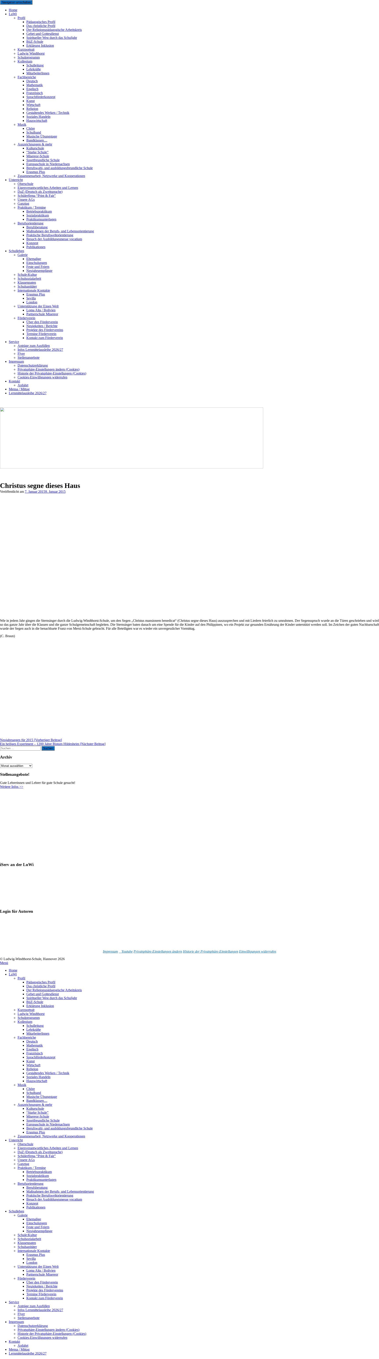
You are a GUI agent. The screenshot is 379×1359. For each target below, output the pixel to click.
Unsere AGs (26, 1160)
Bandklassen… (36, 1101)
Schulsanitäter (27, 1247)
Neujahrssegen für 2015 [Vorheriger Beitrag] (31, 740)
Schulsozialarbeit (29, 1239)
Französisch (34, 1053)
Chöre (30, 1089)
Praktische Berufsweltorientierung (49, 1195)
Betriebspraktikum (39, 1172)
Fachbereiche (27, 1037)
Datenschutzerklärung (33, 1326)
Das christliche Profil (40, 986)
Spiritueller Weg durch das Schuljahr (51, 37)
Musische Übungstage (41, 1097)
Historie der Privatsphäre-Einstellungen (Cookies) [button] (52, 1334)
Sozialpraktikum (37, 1176)
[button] (158, 951)
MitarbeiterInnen (37, 73)
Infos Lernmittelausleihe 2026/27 (40, 349)
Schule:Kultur (27, 1235)
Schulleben (16, 251)
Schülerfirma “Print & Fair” (37, 195)
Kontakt (14, 381)
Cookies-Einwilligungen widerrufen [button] (42, 377)
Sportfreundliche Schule (43, 1120)
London (31, 1262)
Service (14, 342)
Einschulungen (36, 1223)
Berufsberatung (37, 1187)
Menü (4, 963)
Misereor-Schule (37, 1116)
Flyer (21, 1314)
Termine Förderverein (41, 1294)
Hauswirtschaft (36, 120)
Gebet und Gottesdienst (42, 994)
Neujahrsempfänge (39, 271)
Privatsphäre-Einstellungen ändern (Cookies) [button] (48, 1330)
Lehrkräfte (33, 1029)
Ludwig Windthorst (31, 1014)
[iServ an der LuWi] (16, 903)
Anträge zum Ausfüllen (34, 1306)
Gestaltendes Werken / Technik (47, 1073)
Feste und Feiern (37, 1227)
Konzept (32, 1203)
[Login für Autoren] (22, 944)
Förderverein (26, 1278)
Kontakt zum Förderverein (44, 338)
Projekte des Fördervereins (44, 1290)
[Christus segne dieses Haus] (55, 613)
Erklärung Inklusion (40, 45)
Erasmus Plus (35, 1132)
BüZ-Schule (34, 1002)
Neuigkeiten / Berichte (41, 1286)
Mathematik (34, 1045)
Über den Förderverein (42, 1282)
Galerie (23, 255)
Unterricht (16, 180)
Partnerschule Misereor (42, 314)
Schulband (33, 1093)
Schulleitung (35, 1025)
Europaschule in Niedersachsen (48, 1124)
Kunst (30, 1061)
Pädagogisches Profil (40, 982)
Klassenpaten (27, 1243)
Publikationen (35, 247)
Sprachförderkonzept (40, 97)
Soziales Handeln (38, 1077)
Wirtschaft (33, 1065)
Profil (21, 18)
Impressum (16, 361)
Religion (32, 1069)
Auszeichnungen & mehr (35, 1104)
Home (13, 970)
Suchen (48, 748)
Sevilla (31, 1258)
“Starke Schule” (37, 1112)
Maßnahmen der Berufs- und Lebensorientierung (60, 1191)
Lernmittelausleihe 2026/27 (27, 393)
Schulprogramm (29, 1018)
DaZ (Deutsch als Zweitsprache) (40, 1152)
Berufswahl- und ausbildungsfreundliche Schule (59, 168)
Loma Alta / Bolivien (40, 1270)
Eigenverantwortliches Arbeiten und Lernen (48, 1148)
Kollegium (25, 61)
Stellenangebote (28, 357)
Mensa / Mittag (19, 1349)
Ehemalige (33, 1219)
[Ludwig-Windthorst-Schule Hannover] (131, 467)
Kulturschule (35, 1108)
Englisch (32, 1049)
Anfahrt (23, 1345)
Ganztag (23, 1164)
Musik (22, 124)
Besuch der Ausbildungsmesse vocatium (54, 239)
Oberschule (25, 1144)
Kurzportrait (26, 1010)
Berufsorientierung (30, 1183)
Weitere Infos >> (11, 787)
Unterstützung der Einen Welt (38, 1266)
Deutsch (32, 1041)
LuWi (13, 14)
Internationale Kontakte (34, 1251)
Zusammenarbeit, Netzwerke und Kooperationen (51, 176)
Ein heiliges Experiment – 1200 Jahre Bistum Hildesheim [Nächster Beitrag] (52, 744)
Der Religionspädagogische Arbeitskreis (54, 990)
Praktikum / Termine (32, 1168)
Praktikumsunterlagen (41, 1180)
